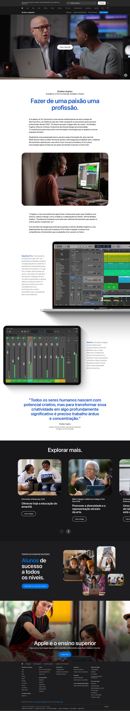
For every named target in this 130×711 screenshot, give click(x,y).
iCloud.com (42, 674)
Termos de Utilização (52, 708)
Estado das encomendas (62, 672)
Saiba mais (65, 654)
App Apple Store (60, 669)
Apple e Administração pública (81, 685)
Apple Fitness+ (42, 689)
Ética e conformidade (96, 695)
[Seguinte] (68, 531)
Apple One (41, 680)
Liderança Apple (95, 685)
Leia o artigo (28, 514)
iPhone (23, 676)
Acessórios (24, 687)
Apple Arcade (42, 686)
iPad (23, 674)
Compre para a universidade (81, 680)
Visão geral (68, 12)
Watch (23, 678)
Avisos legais (73, 708)
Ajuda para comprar (61, 674)
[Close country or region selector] (108, 3)
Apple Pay (24, 695)
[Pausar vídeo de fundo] (125, 75)
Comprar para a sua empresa (81, 672)
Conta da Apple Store (44, 672)
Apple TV (41, 682)
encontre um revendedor (40, 702)
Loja (23, 669)
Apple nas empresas (78, 669)
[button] (81, 3)
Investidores (94, 692)
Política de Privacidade (27, 708)
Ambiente (93, 672)
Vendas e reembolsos (63, 708)
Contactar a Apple (95, 697)
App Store (41, 691)
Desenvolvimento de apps (79, 12)
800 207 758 (59, 702)
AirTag (23, 685)
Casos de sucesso (92, 12)
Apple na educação (78, 677)
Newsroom (93, 683)
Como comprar (103, 12)
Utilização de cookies (39, 708)
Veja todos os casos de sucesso (35, 586)
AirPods (23, 681)
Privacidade (94, 674)
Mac (23, 672)
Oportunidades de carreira (97, 688)
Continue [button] (101, 3)
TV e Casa (24, 683)
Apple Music (42, 684)
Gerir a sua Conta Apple (45, 669)
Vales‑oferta (25, 690)
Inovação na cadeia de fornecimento (96, 677)
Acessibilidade (94, 669)
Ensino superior (28, 12)
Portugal (106, 706)
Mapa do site (81, 708)
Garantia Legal (94, 690)
